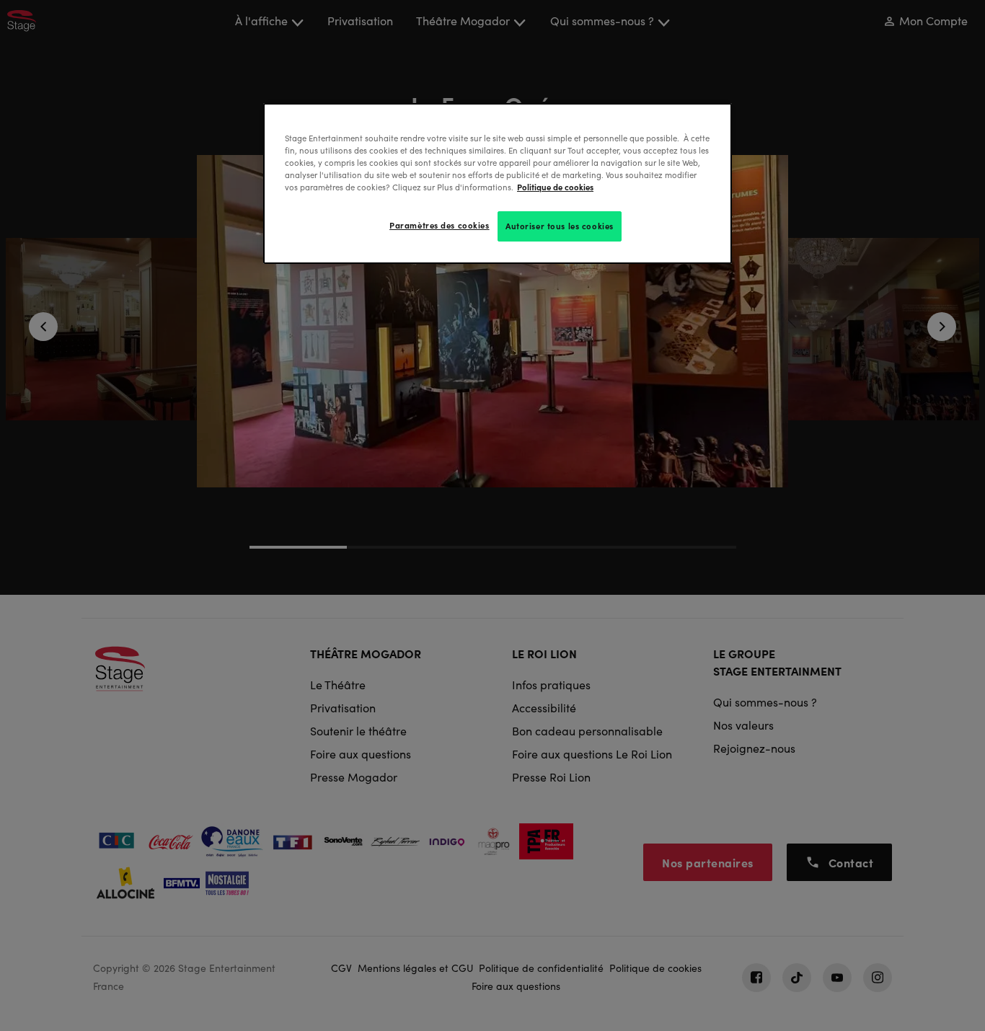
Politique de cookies (555, 187)
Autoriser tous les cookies (559, 225)
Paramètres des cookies (439, 225)
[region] (497, 183)
